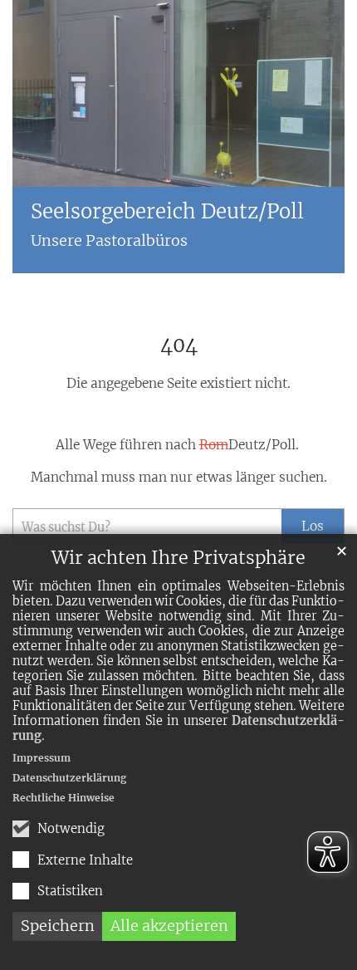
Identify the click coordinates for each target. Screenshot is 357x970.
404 (179, 345)
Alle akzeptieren (169, 925)
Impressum (41, 758)
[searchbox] (146, 526)
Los (312, 526)
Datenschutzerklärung (69, 778)
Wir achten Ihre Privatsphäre (178, 557)
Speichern (58, 925)
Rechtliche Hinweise (63, 797)
